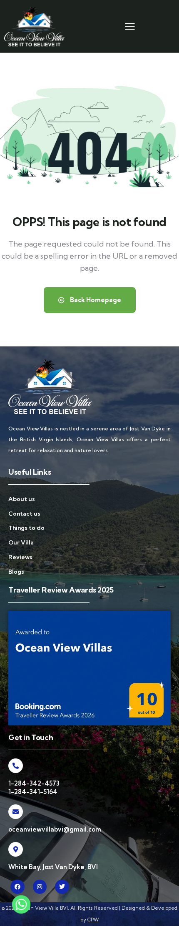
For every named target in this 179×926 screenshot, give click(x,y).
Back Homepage (95, 300)
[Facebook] (17, 887)
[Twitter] (62, 887)
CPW (93, 919)
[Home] (34, 26)
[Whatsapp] (21, 906)
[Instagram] (40, 887)
